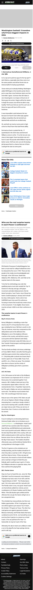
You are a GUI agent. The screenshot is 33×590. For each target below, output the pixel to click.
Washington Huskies (11, 211)
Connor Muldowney (8, 38)
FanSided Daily (5, 565)
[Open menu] (2, 2)
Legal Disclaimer (25, 571)
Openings (23, 559)
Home (3, 211)
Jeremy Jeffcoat (7, 235)
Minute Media (9, 580)
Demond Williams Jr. (8, 423)
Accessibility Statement (8, 573)
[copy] (11, 41)
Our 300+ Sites (24, 562)
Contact (3, 562)
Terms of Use (24, 568)
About (3, 559)
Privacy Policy (5, 568)
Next (26, 68)
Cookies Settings (6, 576)
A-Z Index (23, 573)
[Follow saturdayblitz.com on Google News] (29, 152)
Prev (6, 68)
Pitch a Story (24, 565)
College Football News (11, 548)
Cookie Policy (5, 571)
